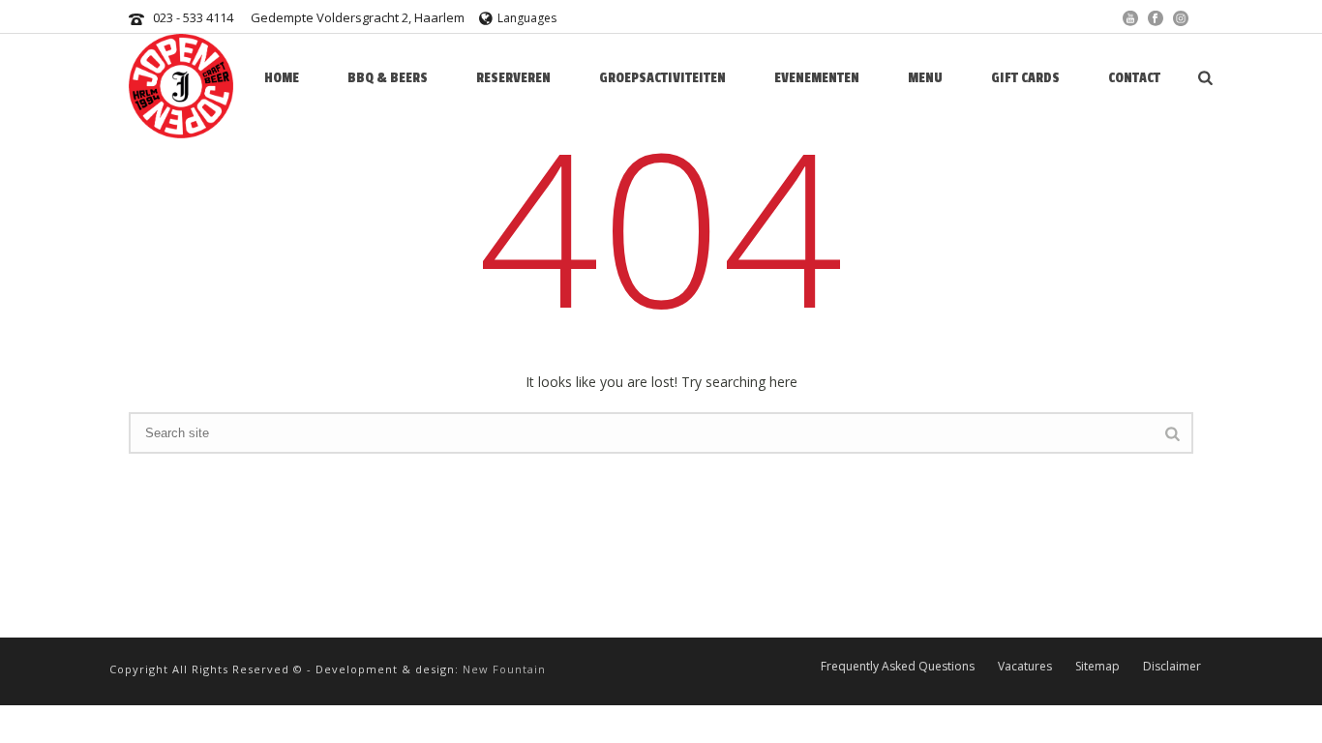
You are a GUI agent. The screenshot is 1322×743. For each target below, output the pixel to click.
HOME (281, 78)
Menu (925, 78)
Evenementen (816, 78)
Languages (526, 18)
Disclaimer (1172, 666)
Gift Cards (1025, 78)
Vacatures (1025, 666)
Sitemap (1097, 666)
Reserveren (513, 78)
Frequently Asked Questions (898, 666)
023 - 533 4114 (193, 17)
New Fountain (504, 669)
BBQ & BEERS (387, 78)
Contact (1134, 78)
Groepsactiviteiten (662, 78)
